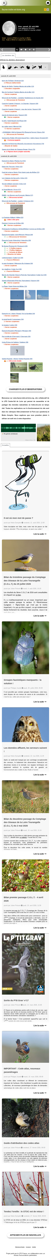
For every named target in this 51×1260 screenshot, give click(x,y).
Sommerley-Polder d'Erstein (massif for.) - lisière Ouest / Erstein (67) (25, 138)
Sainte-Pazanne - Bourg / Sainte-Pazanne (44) (17, 359)
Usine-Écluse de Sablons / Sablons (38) (15, 342)
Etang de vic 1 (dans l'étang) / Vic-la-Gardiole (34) (18, 313)
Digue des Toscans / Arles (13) (12, 167)
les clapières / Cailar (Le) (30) (12, 269)
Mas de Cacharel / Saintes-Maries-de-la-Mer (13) (18, 92)
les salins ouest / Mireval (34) (11, 126)
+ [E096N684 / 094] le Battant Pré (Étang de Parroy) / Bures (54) (23, 132)
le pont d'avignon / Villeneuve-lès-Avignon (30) (17, 263)
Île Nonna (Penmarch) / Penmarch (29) (15, 246)
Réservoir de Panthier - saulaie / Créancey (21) (17, 201)
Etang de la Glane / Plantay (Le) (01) (14, 161)
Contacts (28, 1247)
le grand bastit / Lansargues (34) (13, 319)
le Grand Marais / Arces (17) (11, 189)
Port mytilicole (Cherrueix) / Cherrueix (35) (16, 336)
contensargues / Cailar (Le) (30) (12, 258)
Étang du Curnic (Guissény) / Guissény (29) (16, 240)
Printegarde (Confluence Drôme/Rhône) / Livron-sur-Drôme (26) (23, 229)
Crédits (34, 1247)
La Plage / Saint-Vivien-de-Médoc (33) (14, 286)
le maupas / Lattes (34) (9, 325)
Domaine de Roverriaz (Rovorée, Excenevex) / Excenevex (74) (23, 144)
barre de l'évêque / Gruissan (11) (13, 81)
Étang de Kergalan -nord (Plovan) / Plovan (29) (17, 235)
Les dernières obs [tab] (8, 55)
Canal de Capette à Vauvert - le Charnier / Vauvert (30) (20, 103)
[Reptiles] (22, 67)
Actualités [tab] (5, 445)
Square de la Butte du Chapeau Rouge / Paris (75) (18, 149)
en (47, 9)
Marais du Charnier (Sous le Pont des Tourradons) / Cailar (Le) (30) (24, 275)
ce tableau (23, 837)
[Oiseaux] (4, 67)
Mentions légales (20, 1247)
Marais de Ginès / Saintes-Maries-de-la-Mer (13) (18, 86)
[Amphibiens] (28, 67)
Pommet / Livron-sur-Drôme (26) (13, 223)
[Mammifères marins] (16, 67)
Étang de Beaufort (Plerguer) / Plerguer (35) (16, 331)
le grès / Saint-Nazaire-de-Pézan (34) (14, 121)
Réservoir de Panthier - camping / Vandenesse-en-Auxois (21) (22, 98)
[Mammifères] (10, 67)
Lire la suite (39, 534)
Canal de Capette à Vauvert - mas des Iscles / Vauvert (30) (21, 109)
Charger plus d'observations (25, 389)
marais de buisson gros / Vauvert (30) (14, 115)
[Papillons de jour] (40, 67)
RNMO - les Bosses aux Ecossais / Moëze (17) (17, 195)
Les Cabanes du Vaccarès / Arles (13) (14, 178)
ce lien (18, 595)
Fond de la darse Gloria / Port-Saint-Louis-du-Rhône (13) (20, 172)
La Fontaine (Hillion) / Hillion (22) (12, 217)
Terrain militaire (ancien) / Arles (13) (14, 184)
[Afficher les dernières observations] (12, 60)
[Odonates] (34, 67)
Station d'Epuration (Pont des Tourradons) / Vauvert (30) (20, 281)
